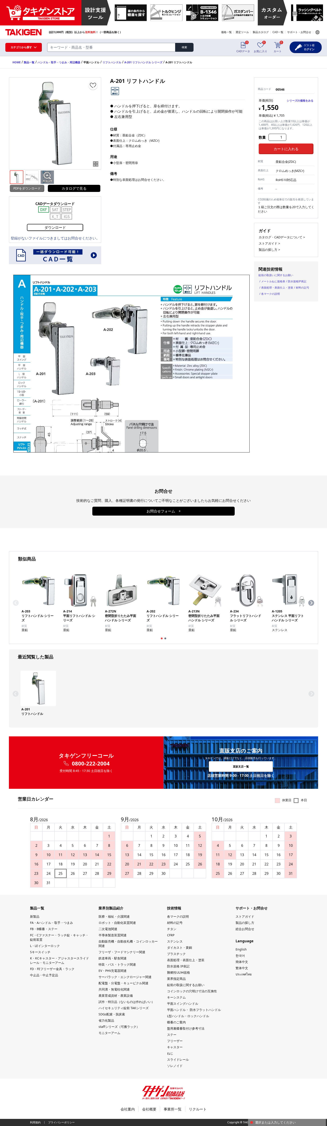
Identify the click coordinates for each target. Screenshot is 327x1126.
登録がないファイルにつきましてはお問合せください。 (55, 238)
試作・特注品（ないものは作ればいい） (127, 1002)
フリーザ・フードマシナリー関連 (122, 952)
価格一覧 (226, 32)
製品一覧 (29, 62)
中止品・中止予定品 (44, 975)
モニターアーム (109, 1033)
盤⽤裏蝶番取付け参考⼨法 (185, 1028)
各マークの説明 (270, 294)
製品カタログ (261, 32)
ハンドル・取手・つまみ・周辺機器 (59, 62)
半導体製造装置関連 (113, 935)
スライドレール (178, 1059)
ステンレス (175, 941)
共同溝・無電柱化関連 (114, 989)
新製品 (34, 916)
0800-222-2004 (91, 763)
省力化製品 (106, 1020)
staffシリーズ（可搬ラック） (119, 1026)
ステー (171, 1034)
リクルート (198, 1109)
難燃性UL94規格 (178, 972)
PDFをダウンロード (27, 188)
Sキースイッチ (40, 952)
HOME (16, 62)
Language (317, 32)
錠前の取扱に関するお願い (185, 985)
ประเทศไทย (244, 974)
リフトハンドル (112, 62)
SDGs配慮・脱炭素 (112, 1014)
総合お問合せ (245, 929)
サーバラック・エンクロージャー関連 (125, 977)
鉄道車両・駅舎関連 (113, 958)
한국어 (240, 955)
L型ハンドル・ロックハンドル (188, 1016)
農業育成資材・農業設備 (116, 995)
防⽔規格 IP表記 (178, 966)
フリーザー (175, 1041)
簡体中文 (242, 962)
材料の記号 (302, 287)
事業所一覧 (173, 1109)
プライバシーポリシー (61, 1122)
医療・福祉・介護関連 (114, 916)
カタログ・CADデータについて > (282, 237)
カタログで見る (74, 188)
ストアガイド (245, 916)
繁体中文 (242, 968)
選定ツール (242, 32)
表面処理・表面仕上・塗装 (277, 287)
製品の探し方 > (269, 249)
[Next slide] (311, 603)
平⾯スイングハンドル (182, 1003)
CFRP (170, 935)
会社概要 (149, 1109)
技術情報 (174, 908)
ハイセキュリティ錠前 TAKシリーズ (124, 1008)
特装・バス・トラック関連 (117, 964)
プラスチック (176, 954)
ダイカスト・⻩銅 (179, 947)
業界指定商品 (176, 979)
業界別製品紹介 (111, 908)
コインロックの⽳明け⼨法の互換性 (192, 991)
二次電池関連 (108, 929)
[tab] (162, 638)
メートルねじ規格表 (273, 281)
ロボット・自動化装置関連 (117, 923)
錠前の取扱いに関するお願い (275, 275)
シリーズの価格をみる (300, 100)
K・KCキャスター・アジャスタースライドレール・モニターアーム (59, 960)
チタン (171, 929)
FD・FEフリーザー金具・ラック (52, 969)
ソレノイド (175, 1066)
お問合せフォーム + (164, 511)
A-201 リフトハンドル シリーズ (143, 62)
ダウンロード (55, 227)
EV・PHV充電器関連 (113, 971)
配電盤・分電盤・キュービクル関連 (123, 983)
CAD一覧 (277, 32)
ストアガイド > (269, 243)
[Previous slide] (16, 603)
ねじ (170, 1053)
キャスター (175, 1047)
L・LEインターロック (45, 946)
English (241, 949)
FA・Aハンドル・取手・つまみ (51, 923)
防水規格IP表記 (297, 281)
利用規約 (35, 1122)
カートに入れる (286, 148)
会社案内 (128, 1109)
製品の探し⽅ (245, 923)
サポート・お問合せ (299, 32)
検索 (184, 47)
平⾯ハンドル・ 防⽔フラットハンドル (194, 1010)
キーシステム (176, 997)
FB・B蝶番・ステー (43, 929)
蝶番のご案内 (176, 1022)
